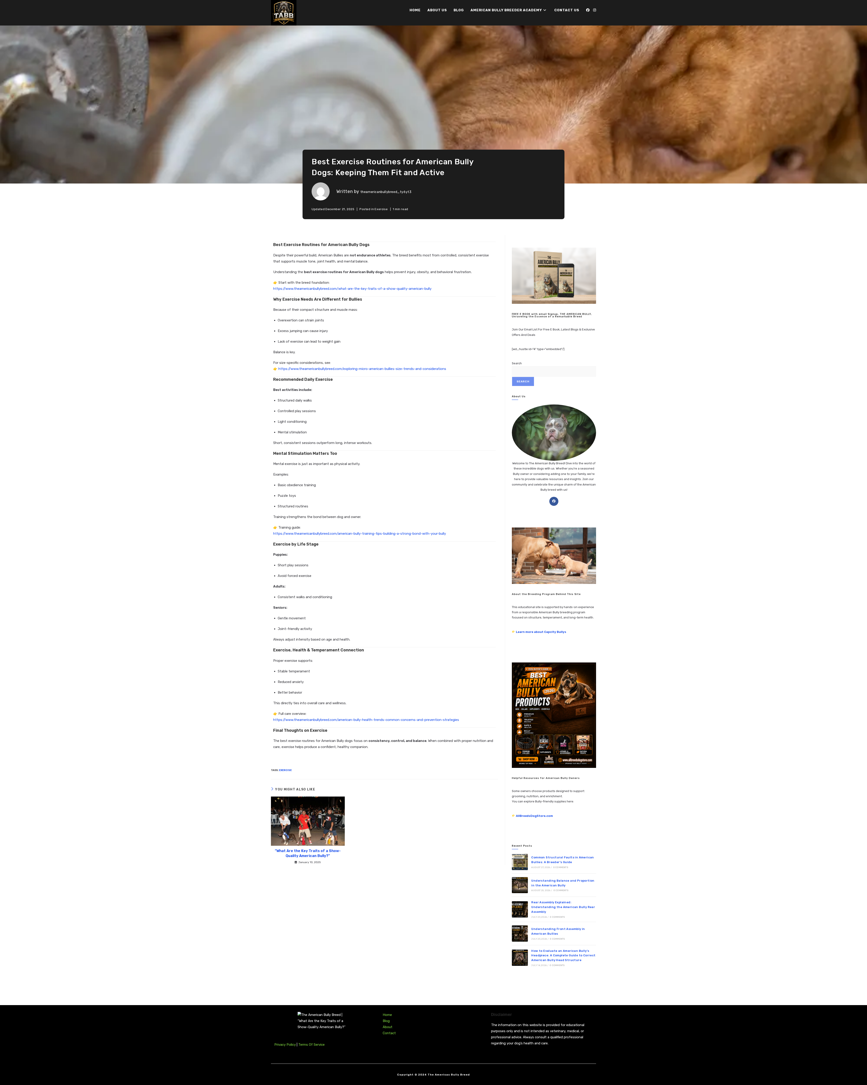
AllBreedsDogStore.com (534, 816)
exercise (285, 770)
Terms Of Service (311, 1045)
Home (387, 1015)
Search (517, 363)
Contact (389, 1033)
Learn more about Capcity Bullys (541, 632)
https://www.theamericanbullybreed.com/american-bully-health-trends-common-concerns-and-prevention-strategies (366, 720)
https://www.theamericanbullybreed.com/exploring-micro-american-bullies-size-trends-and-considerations (362, 369)
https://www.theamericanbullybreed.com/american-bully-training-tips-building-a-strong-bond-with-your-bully (359, 534)
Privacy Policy (285, 1045)
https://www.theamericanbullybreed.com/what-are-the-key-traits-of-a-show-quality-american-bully (352, 289)
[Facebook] (553, 501)
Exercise (381, 209)
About (387, 1027)
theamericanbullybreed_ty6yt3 (386, 192)
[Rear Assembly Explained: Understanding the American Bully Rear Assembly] (520, 909)
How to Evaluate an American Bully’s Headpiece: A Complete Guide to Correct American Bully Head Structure (563, 955)
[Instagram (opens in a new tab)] (594, 10)
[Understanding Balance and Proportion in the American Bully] (520, 885)
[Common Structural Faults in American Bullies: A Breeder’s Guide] (520, 862)
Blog (386, 1021)
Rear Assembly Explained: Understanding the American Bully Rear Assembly (563, 907)
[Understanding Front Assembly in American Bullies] (520, 933)
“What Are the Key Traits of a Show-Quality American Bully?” (308, 853)
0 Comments (560, 867)
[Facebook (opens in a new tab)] (587, 10)
